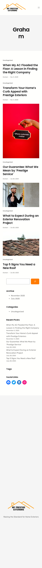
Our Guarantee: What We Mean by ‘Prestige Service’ (20, 170)
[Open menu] (38, 7)
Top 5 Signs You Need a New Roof (19, 266)
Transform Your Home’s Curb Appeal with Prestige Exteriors (19, 91)
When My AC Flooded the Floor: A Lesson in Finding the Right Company (20, 68)
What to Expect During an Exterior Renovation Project (21, 219)
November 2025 (18, 296)
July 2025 (15, 299)
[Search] (35, 281)
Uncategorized (8, 60)
